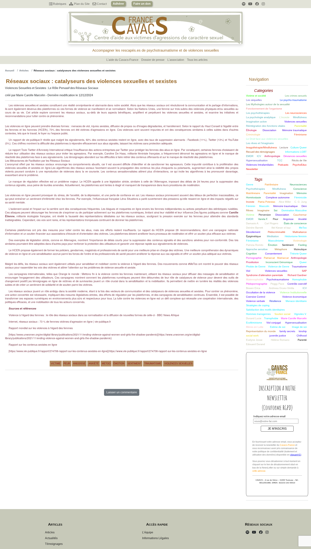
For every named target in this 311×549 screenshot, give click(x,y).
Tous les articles (197, 59)
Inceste (250, 201)
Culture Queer (298, 147)
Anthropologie (272, 156)
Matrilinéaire (253, 193)
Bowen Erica (253, 288)
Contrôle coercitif (297, 283)
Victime (55, 363)
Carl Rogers (271, 223)
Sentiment (134, 363)
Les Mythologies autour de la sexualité (268, 104)
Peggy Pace (277, 283)
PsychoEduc (300, 164)
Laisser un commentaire (121, 392)
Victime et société (256, 95)
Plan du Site (81, 3)
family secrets (287, 331)
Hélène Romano (280, 339)
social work (252, 335)
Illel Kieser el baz (281, 227)
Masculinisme (276, 240)
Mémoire (302, 193)
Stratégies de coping (257, 305)
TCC (279, 160)
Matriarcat (283, 257)
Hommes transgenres (258, 314)
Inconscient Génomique (279, 262)
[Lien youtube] (250, 4)
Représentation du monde (261, 331)
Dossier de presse (152, 59)
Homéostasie (253, 197)
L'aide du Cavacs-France (122, 59)
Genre (249, 184)
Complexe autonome (278, 197)
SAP (304, 270)
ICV (259, 156)
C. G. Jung (300, 201)
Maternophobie (254, 279)
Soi (275, 210)
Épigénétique (253, 236)
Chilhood (302, 335)
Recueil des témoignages (260, 151)
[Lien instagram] (263, 4)
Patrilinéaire (271, 184)
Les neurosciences (296, 112)
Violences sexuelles (178, 363)
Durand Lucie (253, 318)
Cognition (251, 253)
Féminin (250, 206)
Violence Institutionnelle (293, 292)
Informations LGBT (296, 151)
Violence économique (294, 296)
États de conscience (295, 223)
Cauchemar (300, 214)
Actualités (51, 538)
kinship (303, 331)
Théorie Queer (298, 253)
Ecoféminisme (254, 322)
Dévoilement (253, 232)
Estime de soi (277, 326)
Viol (248, 270)
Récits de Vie (299, 160)
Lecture (284, 147)
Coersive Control (255, 296)
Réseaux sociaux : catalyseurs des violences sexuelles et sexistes (75, 70)
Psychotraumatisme (278, 279)
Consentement (273, 253)
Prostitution (252, 262)
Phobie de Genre (255, 266)
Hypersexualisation (257, 160)
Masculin (264, 206)
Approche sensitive (257, 249)
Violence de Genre (278, 266)
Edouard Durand (255, 344)
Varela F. (263, 219)
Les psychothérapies (258, 112)
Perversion (265, 214)
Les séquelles (254, 100)
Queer (303, 262)
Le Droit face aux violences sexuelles (267, 138)
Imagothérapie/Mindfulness (261, 147)
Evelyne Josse (254, 339)
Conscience (300, 188)
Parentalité (300, 125)
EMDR (249, 156)
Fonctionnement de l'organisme (264, 108)
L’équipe (147, 532)
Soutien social (282, 314)
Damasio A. (252, 223)
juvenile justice (277, 335)
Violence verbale (255, 301)
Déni (304, 206)
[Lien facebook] (257, 4)
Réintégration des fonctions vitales (265, 125)
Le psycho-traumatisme (293, 100)
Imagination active (256, 121)
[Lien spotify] (243, 4)
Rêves (249, 210)
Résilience (275, 301)
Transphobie (271, 318)
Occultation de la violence (260, 292)
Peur (67, 363)
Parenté (302, 339)
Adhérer (118, 3)
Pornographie (254, 257)
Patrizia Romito (254, 244)
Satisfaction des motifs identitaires (265, 309)
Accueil (9, 70)
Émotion (118, 363)
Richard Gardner (297, 275)
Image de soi (299, 326)
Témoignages (54, 543)
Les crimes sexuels (296, 95)
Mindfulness (300, 117)
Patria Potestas (266, 201)
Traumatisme (152, 363)
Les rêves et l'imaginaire (260, 143)
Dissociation (269, 130)
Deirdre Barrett (254, 227)
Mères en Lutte (254, 326)
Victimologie (300, 240)
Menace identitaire (296, 301)
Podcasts (283, 164)
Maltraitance (300, 232)
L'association (175, 59)
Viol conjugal (273, 322)
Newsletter (252, 169)
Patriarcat (269, 257)
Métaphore (281, 249)
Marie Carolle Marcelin (294, 318)
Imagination (286, 193)
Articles (24, 70)
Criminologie (253, 134)
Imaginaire (263, 210)
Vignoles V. (300, 314)
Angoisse (79, 363)
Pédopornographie (256, 283)
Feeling (302, 244)
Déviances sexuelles (295, 156)
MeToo (106, 363)
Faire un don (142, 3)
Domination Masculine (294, 210)
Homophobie (299, 279)
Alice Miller (285, 201)
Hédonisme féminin (296, 236)
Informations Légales (155, 538)
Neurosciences (298, 184)
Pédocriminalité (276, 232)
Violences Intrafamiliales (260, 164)
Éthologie (251, 130)
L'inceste (284, 117)
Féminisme (300, 134)
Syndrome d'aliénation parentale (264, 275)
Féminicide (300, 197)
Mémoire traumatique (294, 130)
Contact (101, 3)
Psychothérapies (255, 188)
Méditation (273, 236)
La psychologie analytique (261, 117)
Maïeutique (300, 249)
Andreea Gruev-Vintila (281, 288)
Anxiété (94, 363)
